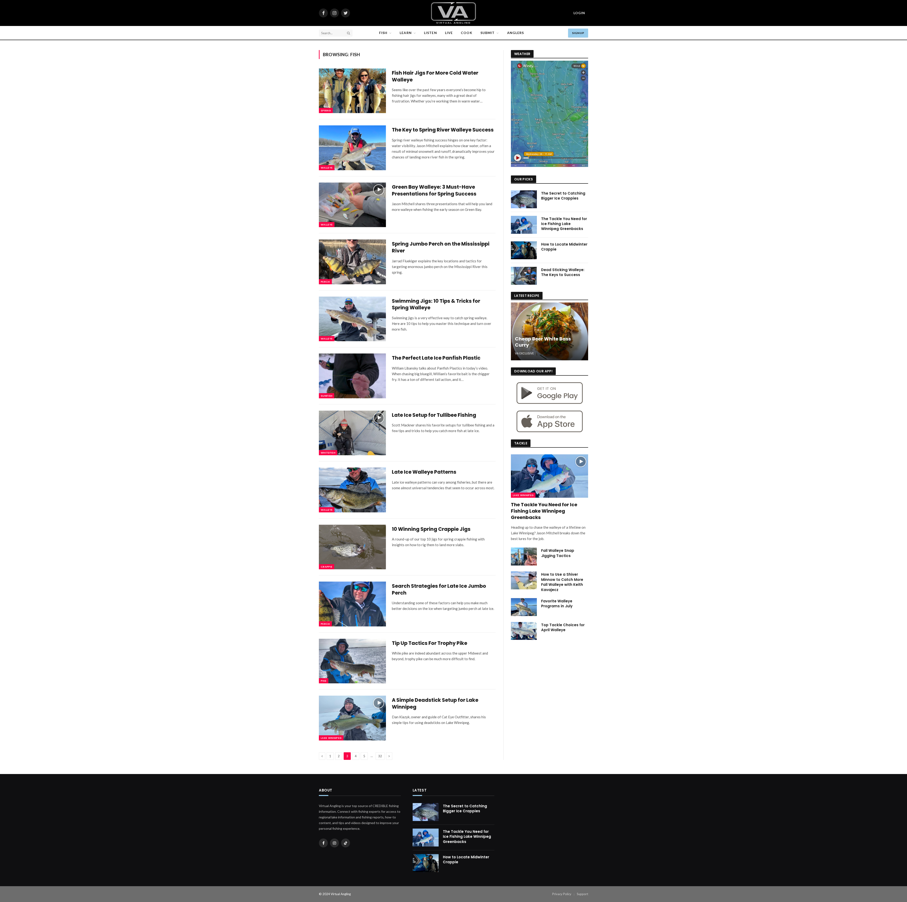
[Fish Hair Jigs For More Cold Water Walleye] (352, 90)
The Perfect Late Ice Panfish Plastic (436, 358)
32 (380, 756)
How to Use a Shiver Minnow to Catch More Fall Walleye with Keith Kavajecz (562, 582)
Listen (430, 33)
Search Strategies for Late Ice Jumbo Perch (439, 589)
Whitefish (328, 453)
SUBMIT (487, 33)
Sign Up (578, 33)
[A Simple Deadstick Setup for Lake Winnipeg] (352, 718)
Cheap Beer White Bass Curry (543, 342)
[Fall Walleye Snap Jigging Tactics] (524, 557)
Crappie (326, 567)
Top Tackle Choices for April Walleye (563, 627)
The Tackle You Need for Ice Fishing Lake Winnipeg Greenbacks (564, 223)
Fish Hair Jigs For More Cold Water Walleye (435, 76)
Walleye (327, 168)
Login (579, 13)
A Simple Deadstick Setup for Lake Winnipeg (435, 703)
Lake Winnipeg (331, 738)
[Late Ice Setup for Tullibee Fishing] (352, 433)
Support (582, 894)
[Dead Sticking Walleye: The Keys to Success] (524, 276)
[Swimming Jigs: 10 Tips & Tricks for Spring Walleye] (352, 319)
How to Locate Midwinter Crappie (564, 247)
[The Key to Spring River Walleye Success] (352, 147)
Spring (326, 110)
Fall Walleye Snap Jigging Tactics (557, 553)
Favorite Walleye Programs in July (557, 603)
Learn (406, 33)
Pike (323, 681)
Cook (466, 33)
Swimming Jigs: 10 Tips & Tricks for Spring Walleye (436, 304)
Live (449, 33)
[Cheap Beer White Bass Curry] (549, 331)
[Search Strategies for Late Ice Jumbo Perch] (352, 604)
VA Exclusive (524, 353)
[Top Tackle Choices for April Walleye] (524, 631)
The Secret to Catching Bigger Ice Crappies (563, 196)
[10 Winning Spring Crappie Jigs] (352, 547)
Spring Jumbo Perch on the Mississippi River (440, 247)
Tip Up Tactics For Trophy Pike (429, 643)
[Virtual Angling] (453, 13)
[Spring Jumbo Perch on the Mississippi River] (352, 261)
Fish (383, 33)
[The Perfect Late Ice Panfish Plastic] (352, 375)
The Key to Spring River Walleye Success (443, 130)
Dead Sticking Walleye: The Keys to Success (562, 272)
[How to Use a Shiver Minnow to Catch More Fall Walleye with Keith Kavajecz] (524, 580)
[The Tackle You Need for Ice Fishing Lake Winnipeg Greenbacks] (524, 225)
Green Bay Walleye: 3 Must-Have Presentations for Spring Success (434, 190)
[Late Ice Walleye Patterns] (352, 490)
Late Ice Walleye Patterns (424, 472)
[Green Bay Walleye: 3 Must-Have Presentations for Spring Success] (352, 205)
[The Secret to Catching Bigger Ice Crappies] (524, 199)
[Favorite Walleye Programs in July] (524, 607)
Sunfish (326, 396)
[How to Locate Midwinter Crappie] (524, 250)
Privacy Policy (561, 894)
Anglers (515, 33)
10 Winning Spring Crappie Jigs (431, 529)
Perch (325, 282)
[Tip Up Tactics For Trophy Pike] (352, 661)
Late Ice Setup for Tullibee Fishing (434, 415)
